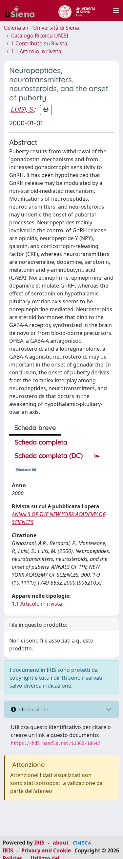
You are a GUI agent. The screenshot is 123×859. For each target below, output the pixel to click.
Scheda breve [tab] (35, 427)
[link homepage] (22, 10)
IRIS (39, 842)
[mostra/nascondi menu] (116, 10)
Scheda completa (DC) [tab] (49, 455)
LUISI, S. (22, 109)
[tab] (97, 456)
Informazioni (32, 709)
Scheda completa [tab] (41, 442)
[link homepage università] (77, 10)
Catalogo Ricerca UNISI (39, 35)
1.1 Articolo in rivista (36, 51)
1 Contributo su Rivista (39, 43)
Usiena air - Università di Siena (41, 27)
